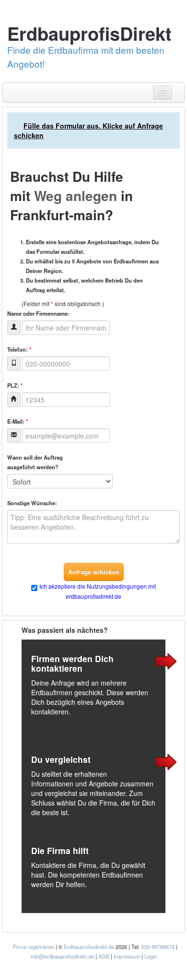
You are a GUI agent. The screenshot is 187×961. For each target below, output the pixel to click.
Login (150, 956)
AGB (103, 956)
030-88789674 (158, 946)
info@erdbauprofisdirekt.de (62, 956)
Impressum (127, 956)
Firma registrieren (34, 946)
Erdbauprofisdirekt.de (89, 946)
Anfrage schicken (93, 572)
